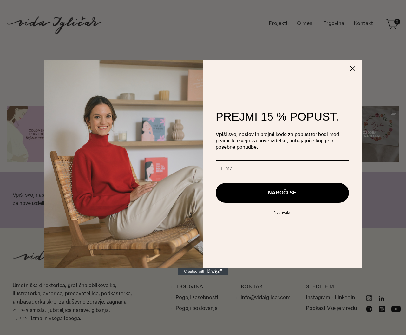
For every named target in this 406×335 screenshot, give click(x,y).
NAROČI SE (282, 192)
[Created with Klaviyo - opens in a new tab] (203, 271)
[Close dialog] (352, 68)
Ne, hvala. (282, 212)
